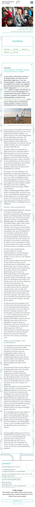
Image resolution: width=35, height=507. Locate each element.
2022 (15, 52)
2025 (15, 49)
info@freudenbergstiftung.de (11, 478)
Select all (17, 501)
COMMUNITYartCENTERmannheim (15, 99)
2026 (6, 49)
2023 (6, 52)
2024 (24, 49)
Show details (17, 504)
